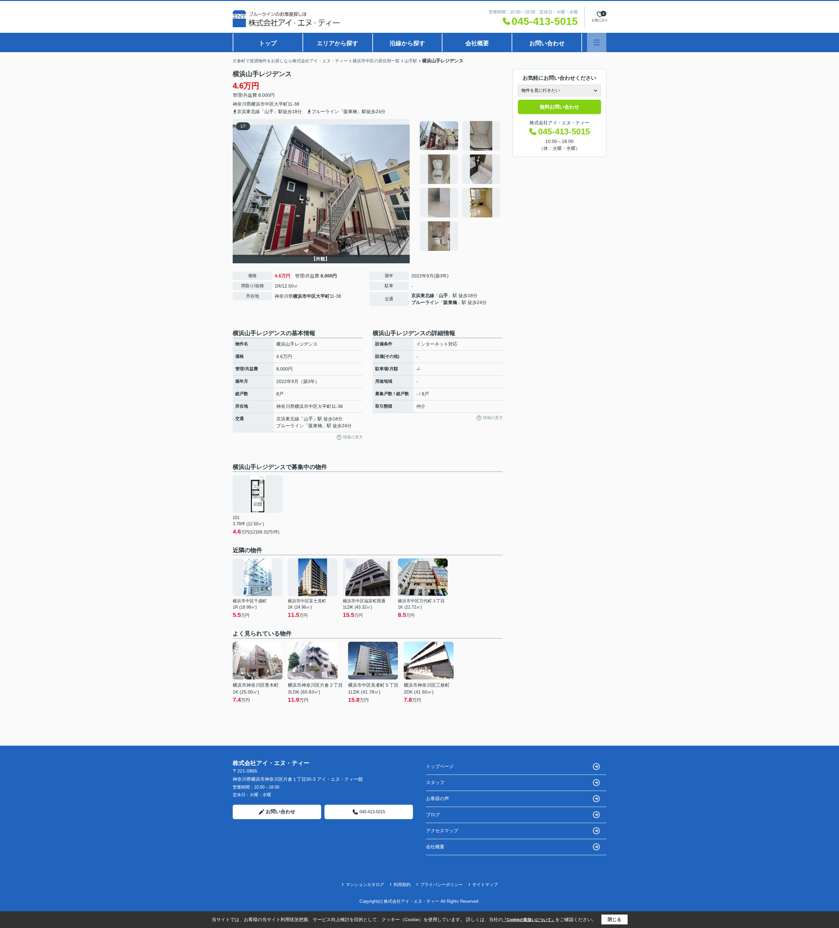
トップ (268, 43)
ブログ (433, 814)
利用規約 (402, 884)
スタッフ (435, 782)
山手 (443, 295)
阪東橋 (450, 302)
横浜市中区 (262, 104)
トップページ (440, 766)
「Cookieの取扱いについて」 (529, 920)
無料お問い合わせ (559, 107)
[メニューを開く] (596, 42)
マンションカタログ (365, 884)
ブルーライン (425, 302)
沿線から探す (407, 43)
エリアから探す (337, 43)
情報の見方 (353, 437)
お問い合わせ (547, 43)
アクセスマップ (442, 830)
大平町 (281, 104)
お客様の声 (437, 798)
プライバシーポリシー (441, 884)
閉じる (614, 919)
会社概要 (477, 43)
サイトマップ (485, 884)
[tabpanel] (460, 186)
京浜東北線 (422, 295)
